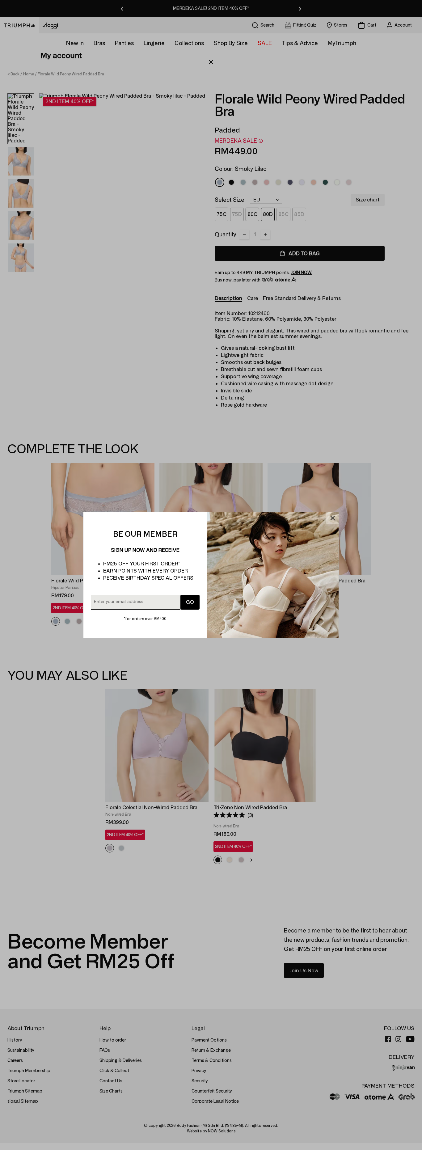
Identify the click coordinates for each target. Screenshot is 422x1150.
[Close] (332, 518)
